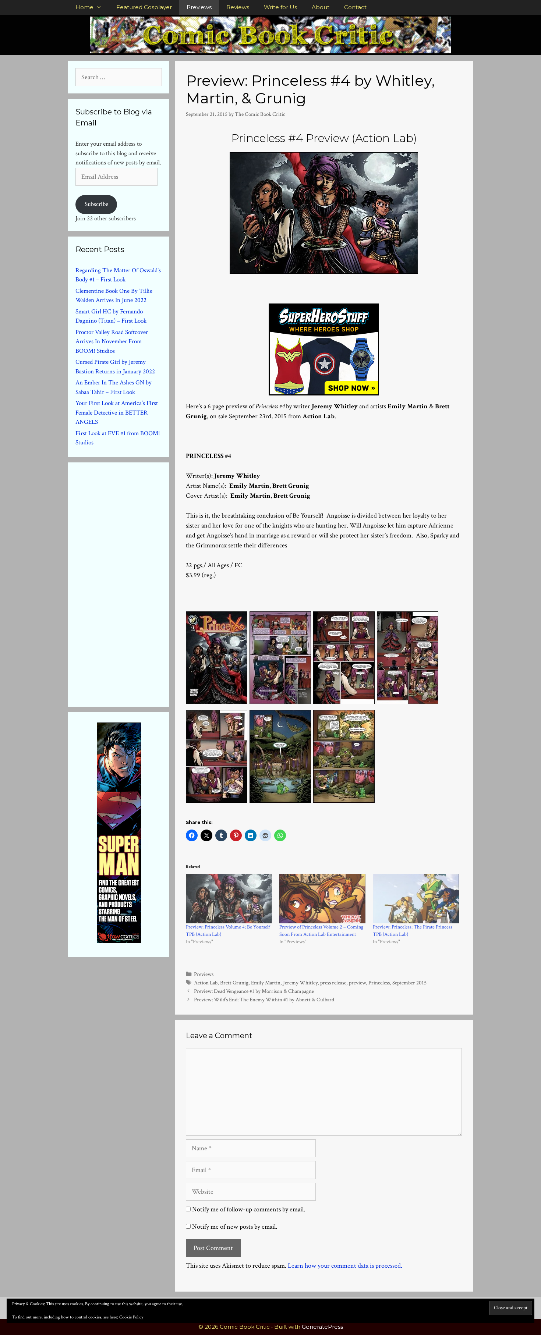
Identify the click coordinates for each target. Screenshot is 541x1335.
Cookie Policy (131, 1317)
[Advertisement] (130, 583)
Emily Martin (265, 982)
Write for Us (280, 7)
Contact (355, 7)
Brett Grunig (234, 982)
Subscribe (96, 204)
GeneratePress (322, 1326)
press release (333, 982)
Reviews (237, 7)
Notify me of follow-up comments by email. (248, 1209)
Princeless (379, 982)
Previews (199, 7)
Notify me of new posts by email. (234, 1226)
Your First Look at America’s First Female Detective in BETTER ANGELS (116, 412)
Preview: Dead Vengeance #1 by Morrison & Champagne (254, 991)
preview (357, 982)
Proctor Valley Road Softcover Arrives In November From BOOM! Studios (111, 341)
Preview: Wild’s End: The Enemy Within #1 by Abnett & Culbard (264, 999)
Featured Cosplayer (144, 7)
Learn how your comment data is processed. (345, 1265)
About (320, 7)
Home (84, 7)
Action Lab (206, 982)
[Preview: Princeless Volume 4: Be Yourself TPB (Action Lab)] (229, 898)
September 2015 (409, 982)
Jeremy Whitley (300, 982)
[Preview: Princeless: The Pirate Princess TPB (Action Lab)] (416, 898)
